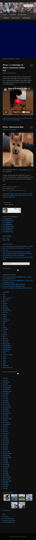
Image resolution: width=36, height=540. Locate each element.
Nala (27, 118)
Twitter (4, 358)
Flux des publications (8, 518)
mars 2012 (5, 439)
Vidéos (4, 362)
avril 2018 (5, 398)
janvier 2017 (6, 411)
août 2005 (5, 483)
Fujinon (20, 195)
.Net (4, 294)
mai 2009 (5, 450)
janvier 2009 (6, 451)
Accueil (5, 14)
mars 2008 (5, 462)
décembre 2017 (7, 406)
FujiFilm (31, 194)
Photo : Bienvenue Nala (13, 127)
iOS (4, 323)
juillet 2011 (6, 444)
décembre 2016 (7, 413)
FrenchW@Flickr (7, 222)
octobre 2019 (6, 389)
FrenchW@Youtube (8, 231)
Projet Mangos (7, 349)
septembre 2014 (7, 424)
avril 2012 (5, 437)
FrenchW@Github (7, 224)
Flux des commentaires (9, 520)
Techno (5, 356)
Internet (5, 322)
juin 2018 (5, 397)
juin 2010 (5, 446)
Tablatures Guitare (8, 354)
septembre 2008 (7, 457)
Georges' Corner (7, 311)
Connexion (6, 516)
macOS (5, 333)
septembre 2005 (7, 481)
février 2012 (6, 440)
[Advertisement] (18, 40)
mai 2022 (5, 380)
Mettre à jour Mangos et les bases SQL (21, 288)
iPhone (5, 327)
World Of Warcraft (7, 367)
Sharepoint (6, 351)
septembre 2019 (7, 391)
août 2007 (5, 468)
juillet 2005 (6, 484)
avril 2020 (5, 384)
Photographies (17, 194)
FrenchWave (6, 309)
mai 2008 (5, 461)
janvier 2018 (6, 404)
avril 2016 (5, 415)
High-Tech (5, 312)
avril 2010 (5, 448)
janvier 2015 (6, 422)
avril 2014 (5, 431)
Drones (5, 305)
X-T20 (18, 170)
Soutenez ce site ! (15, 18)
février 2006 (6, 475)
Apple (4, 296)
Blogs (4, 301)
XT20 (30, 195)
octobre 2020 (6, 382)
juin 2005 (5, 486)
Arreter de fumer (7, 298)
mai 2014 (5, 429)
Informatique (6, 320)
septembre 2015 (7, 418)
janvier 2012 (6, 442)
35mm (29, 170)
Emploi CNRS (6, 240)
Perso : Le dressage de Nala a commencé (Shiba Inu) (14, 68)
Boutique (5, 303)
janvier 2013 (6, 433)
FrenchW (5, 277)
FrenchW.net (9, 9)
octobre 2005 (6, 479)
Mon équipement (22, 14)
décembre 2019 (7, 386)
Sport (4, 353)
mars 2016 (5, 417)
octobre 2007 (6, 466)
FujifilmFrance (6, 195)
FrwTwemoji (6, 18)
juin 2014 (5, 428)
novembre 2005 (7, 477)
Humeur (5, 314)
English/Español (26, 18)
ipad (4, 325)
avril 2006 (5, 472)
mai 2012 (5, 435)
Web (4, 364)
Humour (5, 316)
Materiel (5, 334)
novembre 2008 (7, 453)
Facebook (5, 307)
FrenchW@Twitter (7, 230)
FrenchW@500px (7, 219)
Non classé (6, 340)
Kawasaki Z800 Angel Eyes (18, 284)
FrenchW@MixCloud (8, 226)
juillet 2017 (6, 409)
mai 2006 (5, 470)
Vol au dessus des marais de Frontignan (14, 255)
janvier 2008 (6, 464)
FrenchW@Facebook (8, 220)
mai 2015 (5, 420)
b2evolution (6, 300)
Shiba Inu (5, 120)
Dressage (23, 118)
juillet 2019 (6, 393)
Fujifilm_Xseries (14, 195)
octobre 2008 (6, 455)
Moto (4, 336)
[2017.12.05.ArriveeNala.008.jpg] (18, 166)
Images (5, 318)
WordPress (6, 365)
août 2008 (5, 459)
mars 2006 (5, 473)
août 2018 (5, 395)
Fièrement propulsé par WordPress (18, 536)
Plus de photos (6, 510)
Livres (4, 331)
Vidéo (4, 360)
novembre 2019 (7, 387)
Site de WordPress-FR (9, 522)
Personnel (11, 118)
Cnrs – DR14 (6, 238)
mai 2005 (5, 488)
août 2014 (5, 426)
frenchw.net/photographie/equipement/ (15, 190)
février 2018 (6, 402)
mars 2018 (5, 400)
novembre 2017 (7, 408)
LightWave (5, 329)
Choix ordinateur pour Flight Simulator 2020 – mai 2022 (18, 246)
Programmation (7, 347)
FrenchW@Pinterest (8, 228)
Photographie (12, 14)
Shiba (30, 118)
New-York (5, 338)
